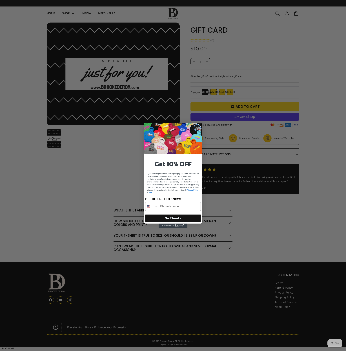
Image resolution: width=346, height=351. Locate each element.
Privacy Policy (193, 190)
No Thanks (173, 218)
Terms (151, 192)
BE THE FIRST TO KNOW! (163, 199)
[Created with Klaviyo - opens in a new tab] (173, 226)
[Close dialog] (197, 128)
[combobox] (151, 206)
